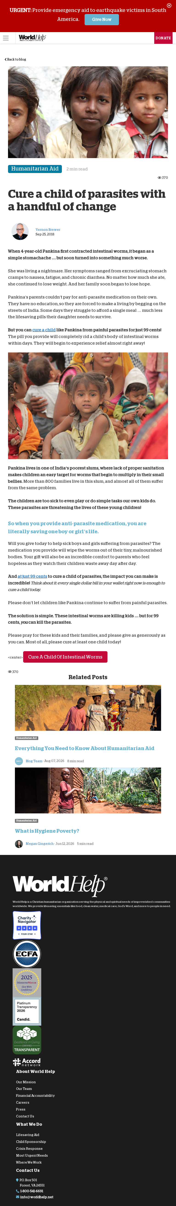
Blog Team (33, 760)
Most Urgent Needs (32, 1155)
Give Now (102, 19)
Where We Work (29, 1162)
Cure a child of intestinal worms (65, 656)
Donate (163, 38)
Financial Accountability (35, 1095)
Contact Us (25, 1116)
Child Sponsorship (31, 1141)
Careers (22, 1102)
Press (20, 1109)
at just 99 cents (32, 576)
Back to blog (16, 59)
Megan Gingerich (39, 843)
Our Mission (26, 1081)
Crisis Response (29, 1148)
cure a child (44, 330)
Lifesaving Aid (27, 1134)
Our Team (24, 1088)
